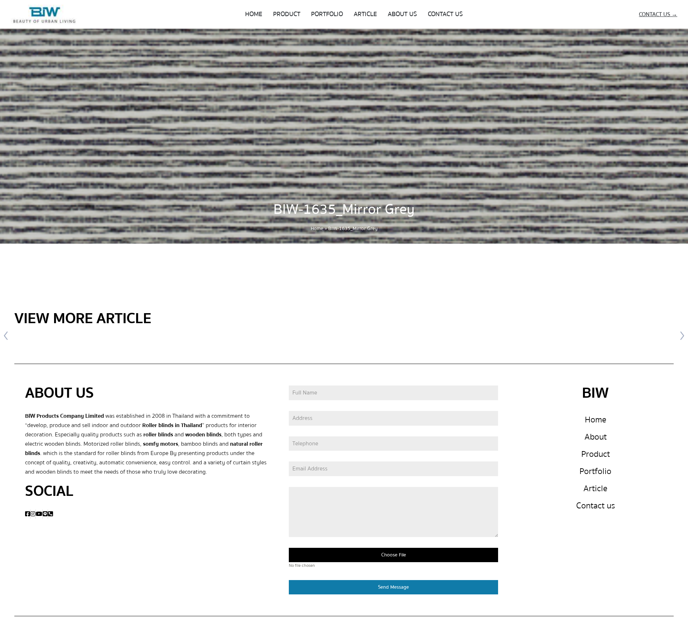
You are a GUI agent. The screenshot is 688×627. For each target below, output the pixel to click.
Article (595, 488)
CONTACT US (445, 14)
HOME (253, 14)
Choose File (393, 555)
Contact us (595, 505)
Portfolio (595, 471)
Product (595, 454)
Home (317, 229)
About (595, 437)
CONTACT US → (658, 14)
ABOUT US (402, 14)
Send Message (393, 587)
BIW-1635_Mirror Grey (344, 209)
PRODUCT (286, 14)
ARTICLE (365, 14)
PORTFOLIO (327, 14)
